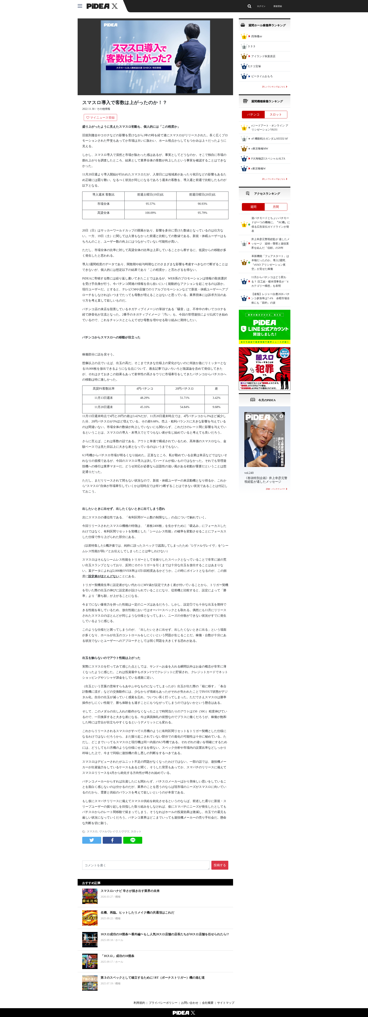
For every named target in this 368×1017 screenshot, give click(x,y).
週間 (253, 206)
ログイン (261, 6)
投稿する (220, 865)
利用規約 (139, 1002)
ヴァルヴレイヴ (108, 831)
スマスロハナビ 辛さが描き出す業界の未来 (130, 890)
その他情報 (103, 108)
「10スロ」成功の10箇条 (117, 956)
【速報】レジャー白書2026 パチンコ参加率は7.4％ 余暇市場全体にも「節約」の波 (270, 298)
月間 (276, 206)
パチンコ (253, 114)
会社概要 (208, 1002)
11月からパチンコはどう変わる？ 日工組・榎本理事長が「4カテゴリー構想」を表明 (269, 282)
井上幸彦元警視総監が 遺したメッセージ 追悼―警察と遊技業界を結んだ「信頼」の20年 (270, 243)
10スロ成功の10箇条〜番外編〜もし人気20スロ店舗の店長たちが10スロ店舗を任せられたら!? (165, 934)
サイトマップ (225, 1002)
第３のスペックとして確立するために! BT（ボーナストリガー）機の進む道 (153, 977)
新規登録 (278, 6)
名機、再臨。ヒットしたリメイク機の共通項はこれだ (137, 912)
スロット (136, 831)
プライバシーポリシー (163, 1002)
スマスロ (92, 831)
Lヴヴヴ (124, 831)
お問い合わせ (189, 1002)
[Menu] (82, 6)
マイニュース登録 (102, 117)
